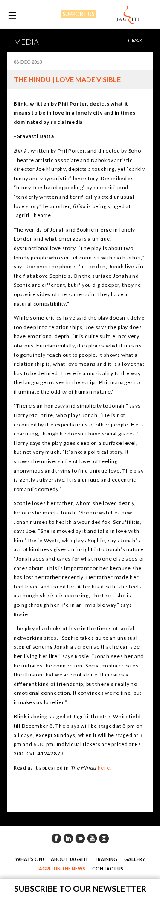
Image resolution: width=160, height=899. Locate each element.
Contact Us (107, 868)
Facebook (56, 838)
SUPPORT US (78, 14)
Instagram (104, 838)
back (137, 40)
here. (103, 767)
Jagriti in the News (61, 868)
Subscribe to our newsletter (80, 888)
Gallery (134, 859)
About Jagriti (69, 859)
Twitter (80, 838)
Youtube (92, 838)
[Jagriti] (128, 15)
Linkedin (68, 838)
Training (105, 859)
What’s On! (29, 859)
